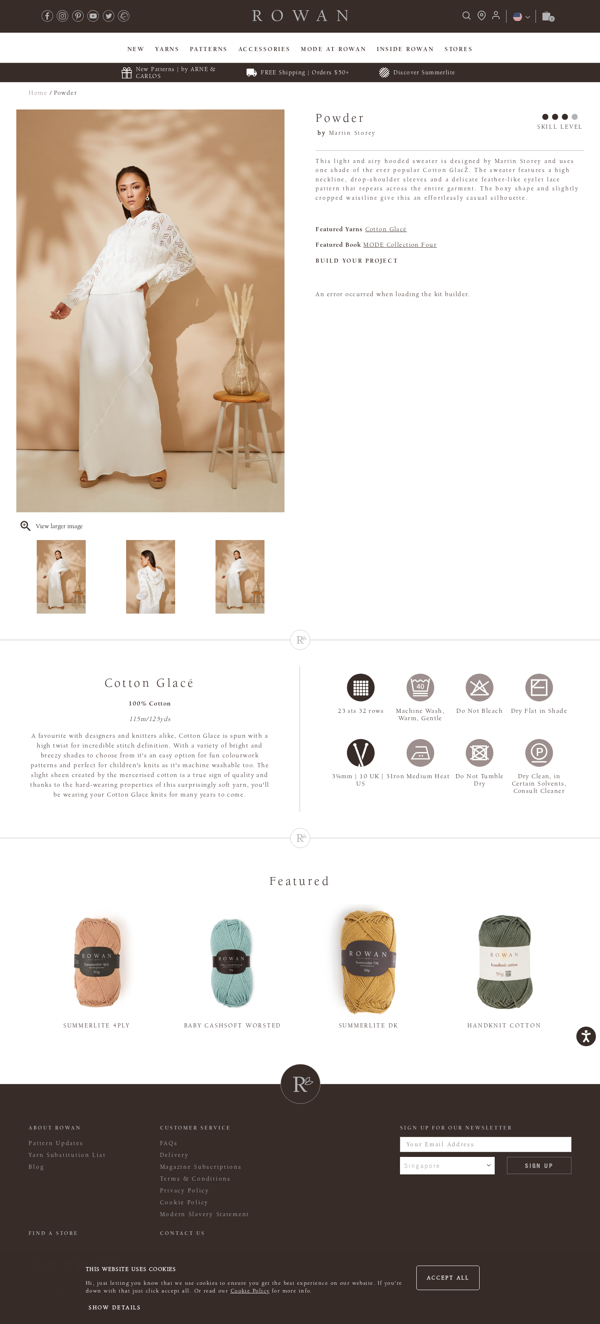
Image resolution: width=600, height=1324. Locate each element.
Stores (458, 49)
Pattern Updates (56, 1143)
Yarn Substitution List (67, 1155)
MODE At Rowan (333, 49)
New (136, 49)
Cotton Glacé (386, 229)
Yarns (167, 49)
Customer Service (195, 1128)
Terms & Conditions (195, 1178)
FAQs (169, 1143)
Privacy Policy (184, 1190)
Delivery (174, 1155)
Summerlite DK (368, 1025)
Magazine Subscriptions (201, 1166)
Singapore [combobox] (422, 1165)
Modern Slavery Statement (204, 1214)
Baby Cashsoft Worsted (232, 1025)
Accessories (264, 49)
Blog (36, 1166)
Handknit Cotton (504, 1025)
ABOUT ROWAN (55, 1128)
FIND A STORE (53, 1233)
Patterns (209, 49)
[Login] (496, 17)
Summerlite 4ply (96, 1025)
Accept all (448, 1278)
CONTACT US (182, 1233)
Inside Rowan (405, 49)
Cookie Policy (250, 1291)
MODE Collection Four (400, 244)
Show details (115, 1307)
